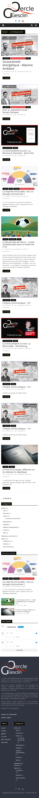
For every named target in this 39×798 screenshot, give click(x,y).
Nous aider (4, 742)
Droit (10, 189)
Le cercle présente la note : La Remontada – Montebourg (17, 344)
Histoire (5, 516)
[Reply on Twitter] (7, 637)
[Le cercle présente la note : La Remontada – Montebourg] (19, 319)
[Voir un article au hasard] (36, 25)
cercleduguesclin (21, 71)
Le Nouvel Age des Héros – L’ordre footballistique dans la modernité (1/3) (18, 244)
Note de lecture (7, 148)
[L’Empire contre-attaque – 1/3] (19, 404)
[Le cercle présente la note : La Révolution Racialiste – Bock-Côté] (19, 126)
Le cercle (3, 736)
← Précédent (6, 498)
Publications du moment (18, 58)
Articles (5, 189)
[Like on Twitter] (13, 637)
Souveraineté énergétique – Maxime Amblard (18, 65)
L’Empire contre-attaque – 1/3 (16, 428)
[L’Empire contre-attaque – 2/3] (19, 362)
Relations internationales (10, 527)
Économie (6, 513)
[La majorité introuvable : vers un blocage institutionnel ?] (19, 167)
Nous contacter (5, 739)
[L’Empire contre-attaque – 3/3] (19, 278)
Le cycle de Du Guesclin (12, 518)
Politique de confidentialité (9, 714)
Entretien (5, 544)
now (11, 633)
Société (5, 530)
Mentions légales (6, 717)
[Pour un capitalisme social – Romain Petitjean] (19, 85)
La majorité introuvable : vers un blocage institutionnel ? (18, 192)
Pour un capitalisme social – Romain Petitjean (16, 110)
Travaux (3, 731)
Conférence (6, 58)
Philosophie (12, 239)
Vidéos (28, 58)
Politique (16, 189)
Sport (19, 239)
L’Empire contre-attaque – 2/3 (16, 386)
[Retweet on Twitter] (10, 637)
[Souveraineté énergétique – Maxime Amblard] (19, 37)
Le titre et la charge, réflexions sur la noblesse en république (19, 470)
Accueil (3, 728)
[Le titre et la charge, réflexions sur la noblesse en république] (19, 446)
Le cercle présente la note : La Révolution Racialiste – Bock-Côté (18, 151)
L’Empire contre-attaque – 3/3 (16, 303)
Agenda (3, 734)
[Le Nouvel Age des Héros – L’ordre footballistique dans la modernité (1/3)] (19, 217)
